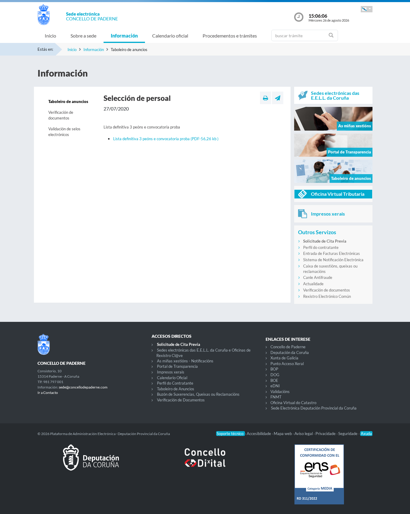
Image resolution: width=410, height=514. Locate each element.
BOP (274, 369)
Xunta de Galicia (284, 357)
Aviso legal (304, 433)
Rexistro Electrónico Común (327, 296)
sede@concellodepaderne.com (83, 387)
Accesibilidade (259, 433)
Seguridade (348, 433)
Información (124, 35)
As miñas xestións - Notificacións (185, 360)
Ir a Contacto (48, 392)
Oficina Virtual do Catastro (293, 402)
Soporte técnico (230, 433)
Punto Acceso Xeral (287, 363)
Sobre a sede (83, 35)
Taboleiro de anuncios (68, 101)
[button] (366, 9)
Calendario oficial (170, 35)
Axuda (366, 433)
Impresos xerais (170, 372)
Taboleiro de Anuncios (175, 388)
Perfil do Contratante (175, 383)
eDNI (275, 385)
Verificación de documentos (60, 115)
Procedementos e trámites (230, 35)
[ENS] (319, 479)
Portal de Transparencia (177, 366)
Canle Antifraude (317, 277)
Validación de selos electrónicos (64, 131)
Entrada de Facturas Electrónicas (331, 253)
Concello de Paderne (288, 346)
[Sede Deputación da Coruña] (91, 462)
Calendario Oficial (172, 377)
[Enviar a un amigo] (277, 98)
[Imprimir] (265, 98)
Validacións (280, 391)
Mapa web (283, 433)
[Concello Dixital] (205, 462)
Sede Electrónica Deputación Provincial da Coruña (314, 408)
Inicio (50, 35)
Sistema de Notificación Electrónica (333, 259)
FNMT (276, 397)
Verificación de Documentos (181, 400)
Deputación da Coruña (289, 352)
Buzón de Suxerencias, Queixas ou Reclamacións (198, 394)
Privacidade (325, 433)
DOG (274, 374)
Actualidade (313, 283)
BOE (274, 380)
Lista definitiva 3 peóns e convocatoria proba (166, 138)
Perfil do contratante (321, 247)
